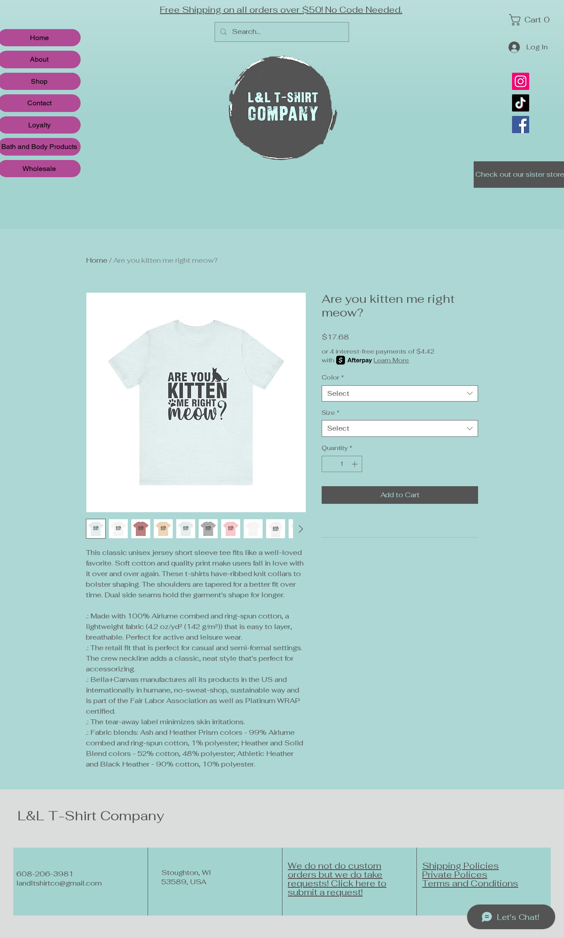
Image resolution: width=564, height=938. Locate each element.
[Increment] (355, 464)
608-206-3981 (45, 873)
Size (331, 413)
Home (97, 260)
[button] (531, 20)
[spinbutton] (342, 464)
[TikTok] (520, 103)
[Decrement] (328, 464)
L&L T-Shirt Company (91, 815)
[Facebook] (520, 124)
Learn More (391, 360)
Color (333, 377)
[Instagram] (520, 81)
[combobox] (400, 393)
